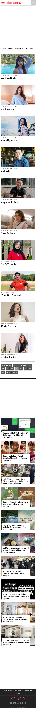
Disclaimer (18, 690)
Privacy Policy (8, 690)
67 (30, 369)
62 (7, 369)
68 (3, 372)
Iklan (18, 693)
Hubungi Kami (28, 690)
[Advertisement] (18, 25)
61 (3, 369)
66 (25, 369)
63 (12, 369)
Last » (15, 372)
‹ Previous (23, 365)
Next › (8, 372)
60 (30, 365)
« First (16, 365)
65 (21, 369)
